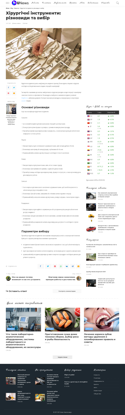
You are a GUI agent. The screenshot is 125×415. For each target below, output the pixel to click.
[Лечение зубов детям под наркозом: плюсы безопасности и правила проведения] (40, 397)
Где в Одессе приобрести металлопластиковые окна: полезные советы (108, 255)
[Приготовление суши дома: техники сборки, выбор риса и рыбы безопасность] (62, 319)
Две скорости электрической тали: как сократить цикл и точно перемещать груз (108, 216)
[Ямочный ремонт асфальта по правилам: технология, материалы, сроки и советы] (11, 381)
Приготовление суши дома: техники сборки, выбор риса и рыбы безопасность (62, 337)
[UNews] (20, 3)
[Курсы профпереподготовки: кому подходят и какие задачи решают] (11, 396)
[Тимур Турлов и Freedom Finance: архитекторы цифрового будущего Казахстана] (11, 109)
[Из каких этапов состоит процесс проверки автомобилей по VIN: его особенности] (40, 381)
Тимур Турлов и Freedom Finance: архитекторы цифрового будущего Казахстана (11, 120)
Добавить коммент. (16, 23)
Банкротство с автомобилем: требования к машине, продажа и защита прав (108, 227)
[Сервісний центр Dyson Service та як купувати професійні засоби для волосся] (91, 283)
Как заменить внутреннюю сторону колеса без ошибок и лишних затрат (108, 194)
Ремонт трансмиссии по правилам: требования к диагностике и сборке (106, 205)
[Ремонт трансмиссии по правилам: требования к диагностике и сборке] (91, 207)
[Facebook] (8, 87)
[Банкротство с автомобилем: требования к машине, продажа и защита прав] (91, 229)
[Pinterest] (8, 93)
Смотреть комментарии (66, 291)
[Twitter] (14, 87)
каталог (23, 101)
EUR (96, 180)
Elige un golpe (69, 374)
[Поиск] (117, 3)
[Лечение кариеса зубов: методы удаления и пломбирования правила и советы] (101, 319)
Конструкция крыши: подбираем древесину (102, 264)
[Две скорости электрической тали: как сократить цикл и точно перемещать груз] (91, 218)
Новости (11, 329)
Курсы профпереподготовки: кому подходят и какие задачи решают (24, 395)
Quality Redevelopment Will (96, 271)
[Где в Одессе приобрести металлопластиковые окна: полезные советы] (91, 257)
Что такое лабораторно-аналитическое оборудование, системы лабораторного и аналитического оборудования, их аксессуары (23, 340)
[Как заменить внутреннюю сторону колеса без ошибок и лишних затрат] (91, 196)
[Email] (14, 93)
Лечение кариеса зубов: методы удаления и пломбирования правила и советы (99, 338)
